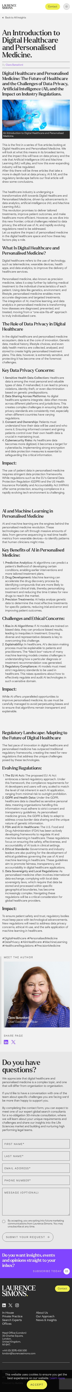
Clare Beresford (14, 64)
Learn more (57, 1378)
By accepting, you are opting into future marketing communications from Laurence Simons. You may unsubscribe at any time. (36, 1223)
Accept (36, 1384)
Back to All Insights (15, 17)
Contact (52, 6)
